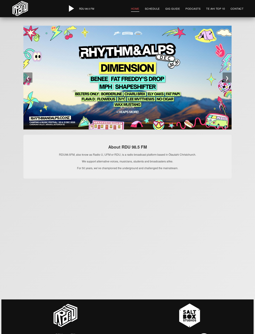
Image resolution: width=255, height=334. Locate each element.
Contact (237, 8)
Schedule (152, 8)
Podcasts (193, 8)
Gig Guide (172, 8)
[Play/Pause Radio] (70, 8)
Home (135, 8)
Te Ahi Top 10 (215, 8)
